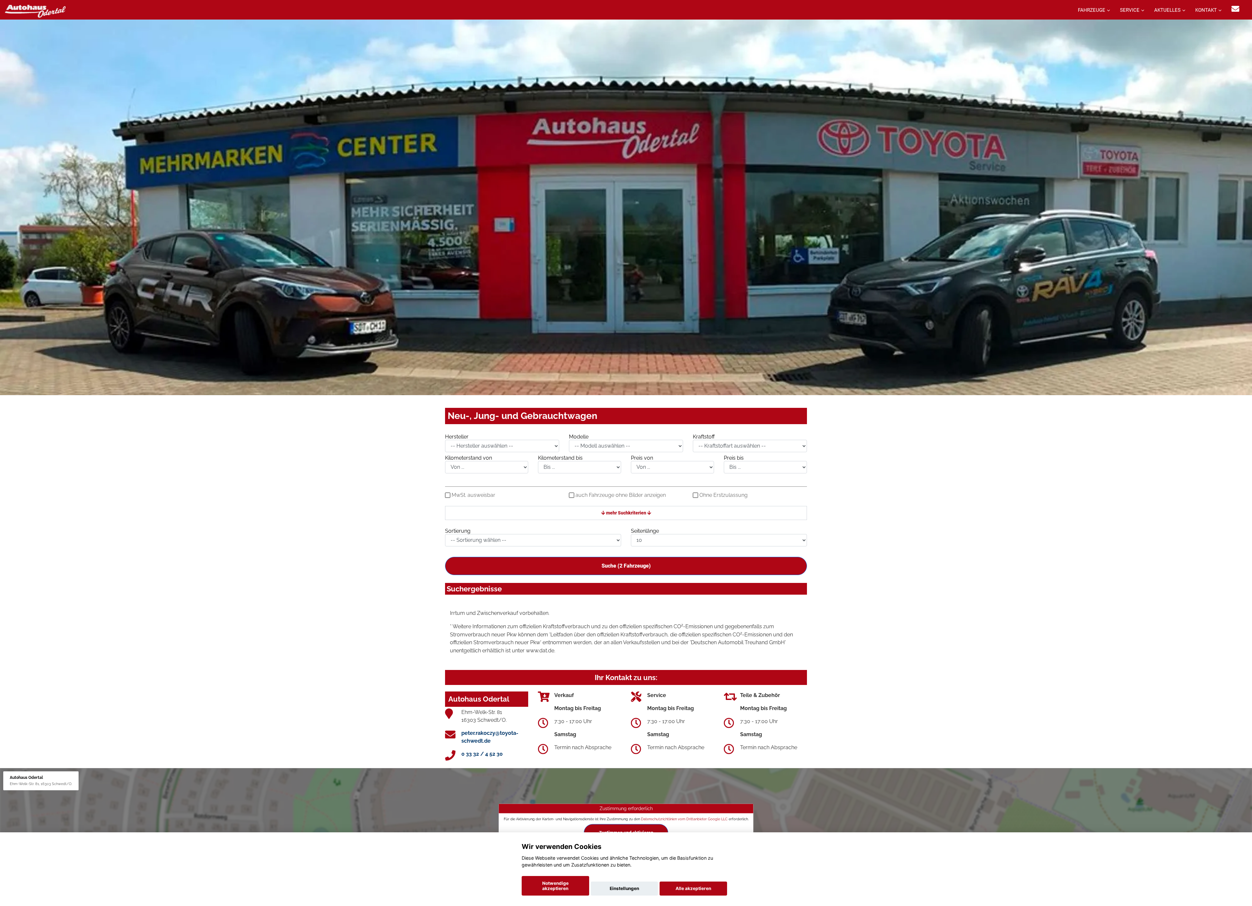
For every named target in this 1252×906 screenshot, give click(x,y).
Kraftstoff (704, 437)
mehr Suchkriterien (626, 512)
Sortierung (457, 531)
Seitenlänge (645, 531)
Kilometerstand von (468, 458)
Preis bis (734, 458)
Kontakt (1206, 10)
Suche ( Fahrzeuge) (626, 566)
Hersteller (457, 437)
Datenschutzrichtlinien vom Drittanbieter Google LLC (684, 818)
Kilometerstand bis (560, 458)
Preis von (642, 458)
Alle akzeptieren (693, 888)
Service (1130, 10)
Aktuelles (1167, 10)
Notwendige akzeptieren (555, 886)
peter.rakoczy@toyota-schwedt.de (489, 737)
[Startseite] (35, 10)
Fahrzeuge (1091, 10)
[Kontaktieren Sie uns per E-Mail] (1235, 9)
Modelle (579, 437)
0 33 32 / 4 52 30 (482, 754)
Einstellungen (624, 888)
